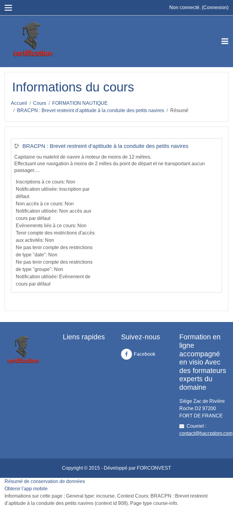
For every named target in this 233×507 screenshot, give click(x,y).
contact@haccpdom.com (205, 433)
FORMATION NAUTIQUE (80, 103)
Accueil (19, 103)
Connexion (215, 7)
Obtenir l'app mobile (26, 488)
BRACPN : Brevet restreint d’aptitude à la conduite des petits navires (90, 110)
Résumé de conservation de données (45, 481)
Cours (39, 103)
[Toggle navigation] (224, 41)
